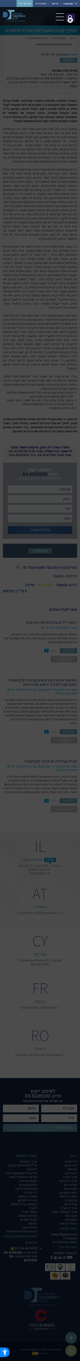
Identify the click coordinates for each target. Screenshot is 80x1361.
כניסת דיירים (41, 3)
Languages (68, 3)
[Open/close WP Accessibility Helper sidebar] (5, 1352)
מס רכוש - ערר (24, 3)
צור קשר (54, 3)
